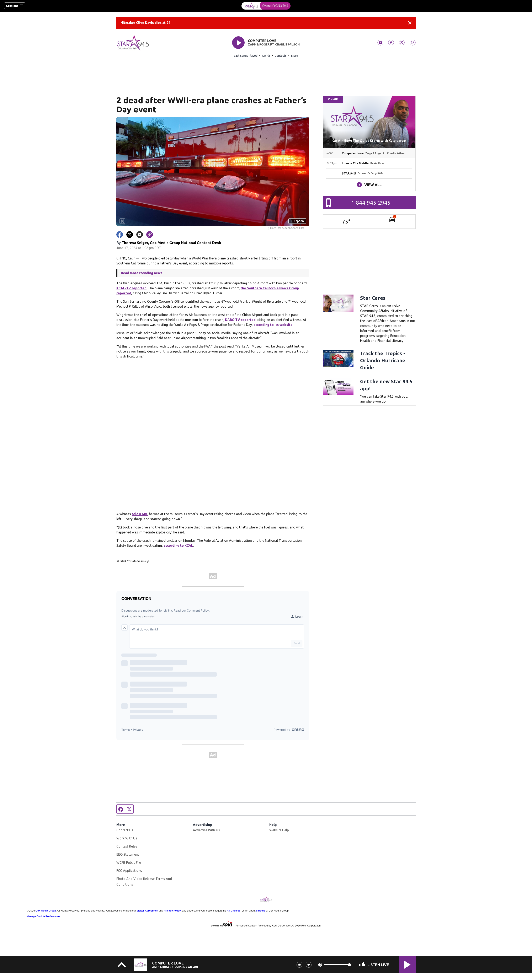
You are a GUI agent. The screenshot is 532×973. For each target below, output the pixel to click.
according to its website (273, 325)
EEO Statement (127, 854)
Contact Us (124, 830)
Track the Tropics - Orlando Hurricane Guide (382, 360)
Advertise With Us (206, 830)
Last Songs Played (245, 55)
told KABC (140, 514)
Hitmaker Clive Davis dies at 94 (145, 23)
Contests (281, 55)
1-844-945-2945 (370, 203)
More (294, 55)
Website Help (279, 830)
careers (260, 910)
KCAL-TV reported (131, 288)
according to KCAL (178, 545)
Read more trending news (141, 273)
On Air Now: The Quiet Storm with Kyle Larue (369, 141)
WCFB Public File (128, 862)
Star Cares (372, 298)
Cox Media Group (46, 910)
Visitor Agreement (147, 910)
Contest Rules (126, 846)
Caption (297, 221)
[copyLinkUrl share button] (149, 234)
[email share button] (139, 234)
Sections (12, 5)
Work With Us (126, 838)
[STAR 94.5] (266, 6)
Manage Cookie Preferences (43, 916)
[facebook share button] (119, 234)
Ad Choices (233, 910)
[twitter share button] (129, 234)
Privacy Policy (172, 910)
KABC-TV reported (240, 320)
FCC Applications (129, 870)
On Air (266, 55)
